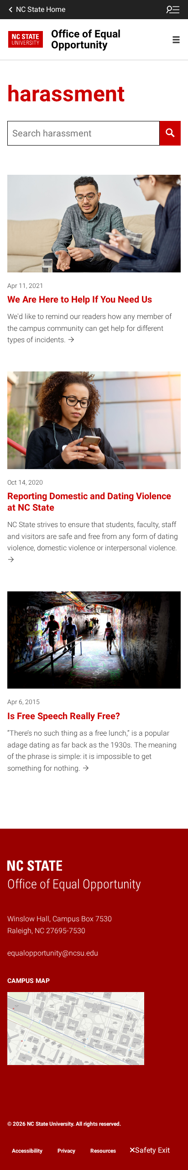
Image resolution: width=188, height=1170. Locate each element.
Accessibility (27, 1151)
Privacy (66, 1151)
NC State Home (40, 9)
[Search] (170, 133)
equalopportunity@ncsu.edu (52, 953)
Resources (103, 1151)
